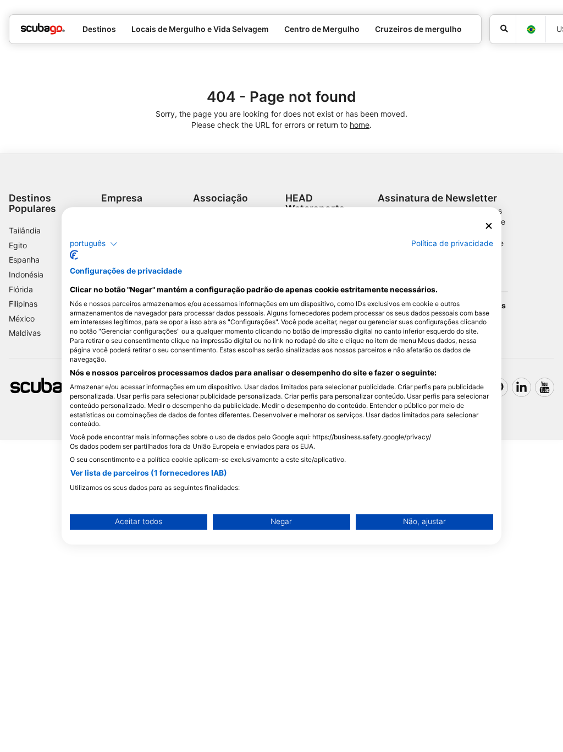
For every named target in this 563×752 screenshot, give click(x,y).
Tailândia (25, 230)
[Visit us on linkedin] (521, 387)
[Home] (43, 29)
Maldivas (25, 332)
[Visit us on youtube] (544, 387)
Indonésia (26, 274)
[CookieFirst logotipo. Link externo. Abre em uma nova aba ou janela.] (74, 255)
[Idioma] (530, 29)
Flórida (21, 289)
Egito (18, 245)
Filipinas (23, 303)
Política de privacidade (452, 243)
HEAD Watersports (315, 203)
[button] (94, 243)
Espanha (24, 259)
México (22, 318)
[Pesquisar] (503, 29)
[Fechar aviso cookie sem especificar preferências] (488, 226)
